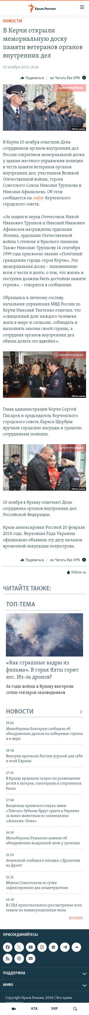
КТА (34, 1009)
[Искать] (75, 1009)
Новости (12, 21)
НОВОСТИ (20, 712)
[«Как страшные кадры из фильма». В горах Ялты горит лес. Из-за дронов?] (44, 635)
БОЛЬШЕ (76, 918)
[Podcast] (19, 958)
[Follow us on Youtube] (30, 947)
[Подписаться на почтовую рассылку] (30, 958)
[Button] (32, 78)
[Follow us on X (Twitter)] (19, 947)
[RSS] (7, 958)
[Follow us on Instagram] (42, 947)
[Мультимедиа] (13, 1009)
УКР (54, 1009)
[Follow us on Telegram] (64, 947)
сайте (39, 198)
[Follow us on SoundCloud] (76, 947)
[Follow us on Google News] (53, 947)
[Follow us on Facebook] (7, 947)
